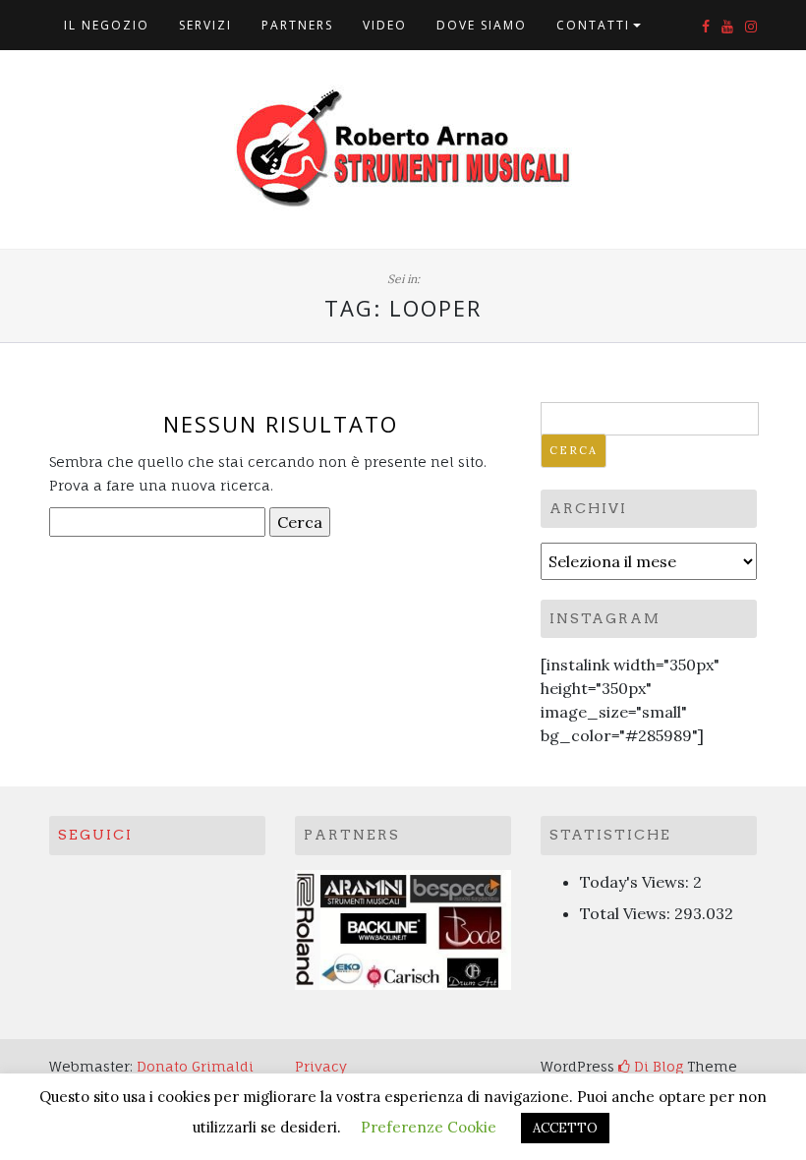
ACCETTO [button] (565, 1128)
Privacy (321, 1066)
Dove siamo (481, 25)
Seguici (95, 834)
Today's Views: (636, 882)
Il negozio (106, 25)
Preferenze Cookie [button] (428, 1127)
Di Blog (656, 1066)
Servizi (205, 25)
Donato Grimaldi (195, 1066)
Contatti (593, 25)
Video (385, 25)
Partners (297, 25)
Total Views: (627, 913)
